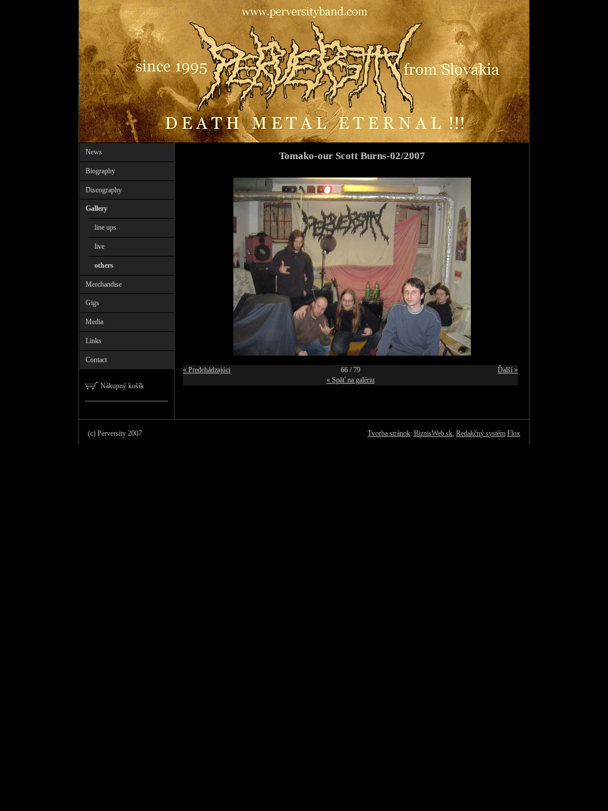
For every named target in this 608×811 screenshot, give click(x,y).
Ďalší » (508, 370)
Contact (96, 360)
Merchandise (104, 284)
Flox (513, 433)
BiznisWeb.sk (433, 433)
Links (94, 341)
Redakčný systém (480, 433)
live (99, 246)
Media (94, 322)
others (103, 265)
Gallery (96, 208)
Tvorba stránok (389, 433)
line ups (105, 227)
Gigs (92, 303)
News (94, 152)
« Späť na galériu (351, 380)
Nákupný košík (121, 386)
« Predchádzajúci (206, 370)
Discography (104, 190)
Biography (100, 171)
